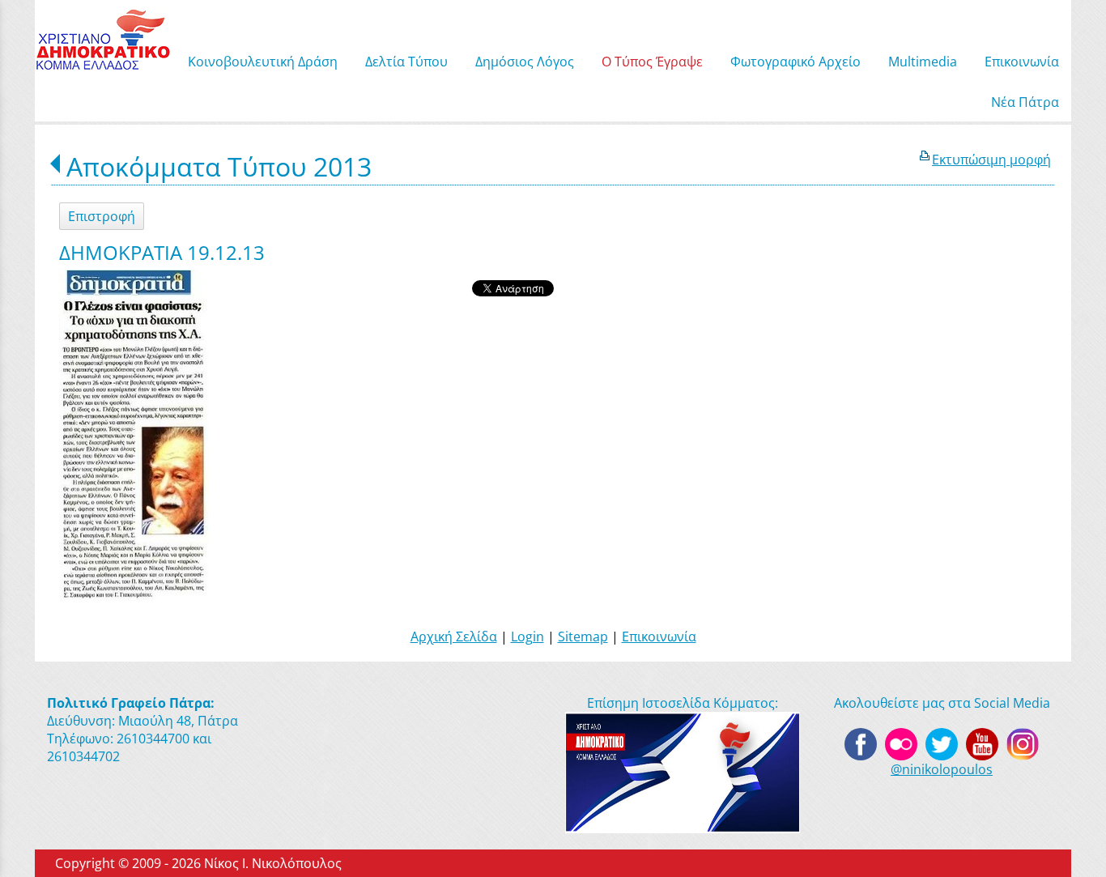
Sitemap (583, 636)
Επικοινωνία (659, 636)
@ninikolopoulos (942, 769)
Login (527, 636)
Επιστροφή (101, 216)
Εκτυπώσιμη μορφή (991, 159)
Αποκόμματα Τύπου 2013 (219, 166)
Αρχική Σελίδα (453, 636)
